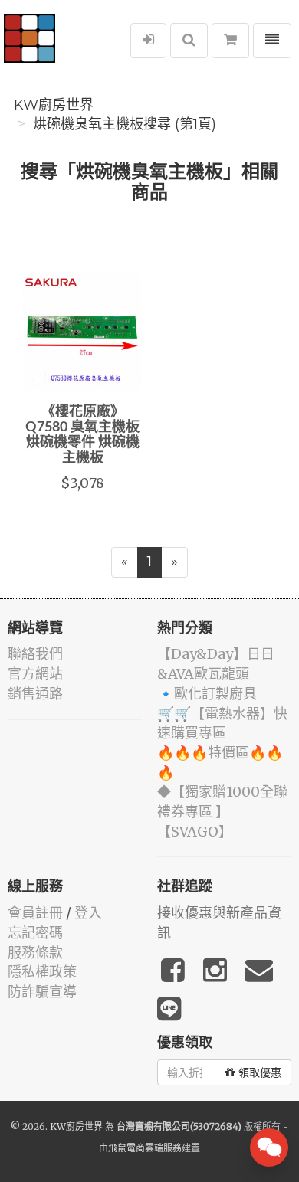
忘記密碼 (35, 932)
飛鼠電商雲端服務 (145, 1148)
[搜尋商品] (189, 40)
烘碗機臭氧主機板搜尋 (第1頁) (124, 124)
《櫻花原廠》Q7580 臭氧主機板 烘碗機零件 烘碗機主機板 (82, 434)
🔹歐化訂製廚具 (207, 693)
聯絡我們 (35, 654)
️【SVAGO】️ (194, 831)
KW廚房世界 (54, 105)
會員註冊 (35, 913)
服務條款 (35, 952)
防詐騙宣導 (42, 991)
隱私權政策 (42, 972)
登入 (88, 913)
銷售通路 (35, 693)
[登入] (148, 40)
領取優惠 (259, 1072)
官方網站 (35, 674)
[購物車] (230, 40)
